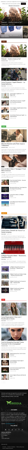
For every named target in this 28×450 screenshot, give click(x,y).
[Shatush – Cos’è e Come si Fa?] (14, 15)
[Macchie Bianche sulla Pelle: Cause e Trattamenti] (14, 135)
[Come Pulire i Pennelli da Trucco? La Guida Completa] (14, 222)
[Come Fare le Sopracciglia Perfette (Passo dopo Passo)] (5, 370)
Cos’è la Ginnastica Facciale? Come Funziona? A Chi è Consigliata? (12, 343)
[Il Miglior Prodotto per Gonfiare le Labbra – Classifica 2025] (5, 290)
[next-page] (4, 122)
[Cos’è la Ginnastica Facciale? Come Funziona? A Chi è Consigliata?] (14, 334)
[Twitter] (22, 429)
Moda (3, 33)
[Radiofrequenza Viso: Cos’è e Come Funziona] (5, 355)
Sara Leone (3, 85)
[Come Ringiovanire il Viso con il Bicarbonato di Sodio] (14, 309)
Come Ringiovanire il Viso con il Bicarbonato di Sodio (11, 318)
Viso (2, 314)
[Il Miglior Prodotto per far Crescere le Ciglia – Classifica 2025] (5, 283)
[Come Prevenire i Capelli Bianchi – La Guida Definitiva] (14, 74)
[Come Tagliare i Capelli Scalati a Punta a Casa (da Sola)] (5, 110)
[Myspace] (15, 429)
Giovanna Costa (4, 60)
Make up (3, 228)
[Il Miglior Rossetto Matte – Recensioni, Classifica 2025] (14, 247)
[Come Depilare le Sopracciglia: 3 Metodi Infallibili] (5, 362)
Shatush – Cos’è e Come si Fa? (11, 59)
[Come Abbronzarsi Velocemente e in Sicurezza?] (5, 203)
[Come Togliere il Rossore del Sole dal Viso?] (5, 377)
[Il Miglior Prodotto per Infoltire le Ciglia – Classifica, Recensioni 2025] (5, 276)
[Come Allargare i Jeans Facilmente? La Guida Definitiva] (11, 32)
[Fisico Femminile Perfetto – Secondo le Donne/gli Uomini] (5, 182)
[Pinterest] (19, 429)
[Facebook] (9, 429)
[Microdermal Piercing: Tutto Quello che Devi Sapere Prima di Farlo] (5, 189)
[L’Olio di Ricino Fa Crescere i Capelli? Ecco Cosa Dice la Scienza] (5, 102)
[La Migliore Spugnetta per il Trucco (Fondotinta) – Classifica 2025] (5, 269)
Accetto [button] (23, 3)
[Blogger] (5, 429)
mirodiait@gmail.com (10, 423)
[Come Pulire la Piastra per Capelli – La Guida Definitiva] (5, 117)
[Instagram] (12, 429)
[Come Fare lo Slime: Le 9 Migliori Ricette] (5, 196)
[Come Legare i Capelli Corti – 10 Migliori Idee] (5, 95)
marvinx (3, 172)
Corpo (25, 33)
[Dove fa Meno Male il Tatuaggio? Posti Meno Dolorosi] (14, 160)
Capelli (3, 20)
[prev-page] (2, 122)
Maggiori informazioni (14, 5)
